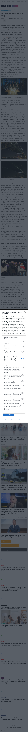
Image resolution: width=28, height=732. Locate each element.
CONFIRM (8, 414)
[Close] (25, 312)
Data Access (14, 419)
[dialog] (14, 366)
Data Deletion (6, 419)
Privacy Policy (22, 419)
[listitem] (14, 338)
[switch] (22, 341)
